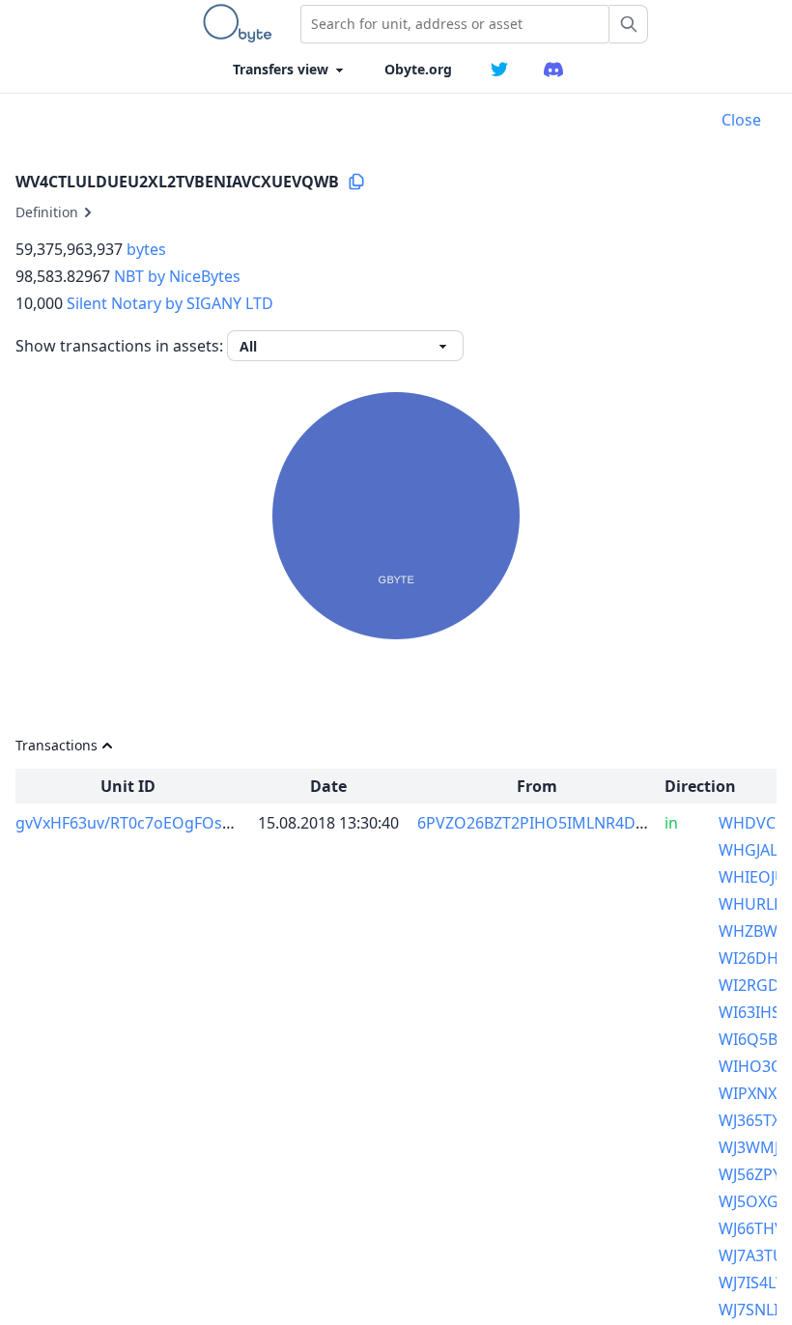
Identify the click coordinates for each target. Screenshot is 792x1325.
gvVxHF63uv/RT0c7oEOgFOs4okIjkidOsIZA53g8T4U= (206, 822)
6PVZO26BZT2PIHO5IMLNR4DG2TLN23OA (570, 822)
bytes (146, 249)
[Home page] (241, 23)
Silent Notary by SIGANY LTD (170, 303)
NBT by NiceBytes (177, 276)
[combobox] (454, 24)
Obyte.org (418, 69)
